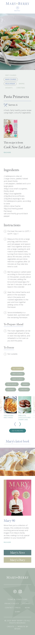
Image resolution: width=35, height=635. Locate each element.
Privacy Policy (12, 603)
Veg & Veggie (10, 84)
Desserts (9, 88)
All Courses (17, 369)
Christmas (20, 88)
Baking (21, 84)
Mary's (17, 552)
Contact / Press (13, 608)
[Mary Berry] (17, 3)
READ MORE (7, 542)
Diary (17, 612)
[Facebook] (15, 591)
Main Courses (10, 79)
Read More (7, 152)
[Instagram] (20, 591)
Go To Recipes (17, 431)
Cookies (26, 603)
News (27, 608)
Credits (10, 626)
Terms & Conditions (17, 599)
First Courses (10, 75)
